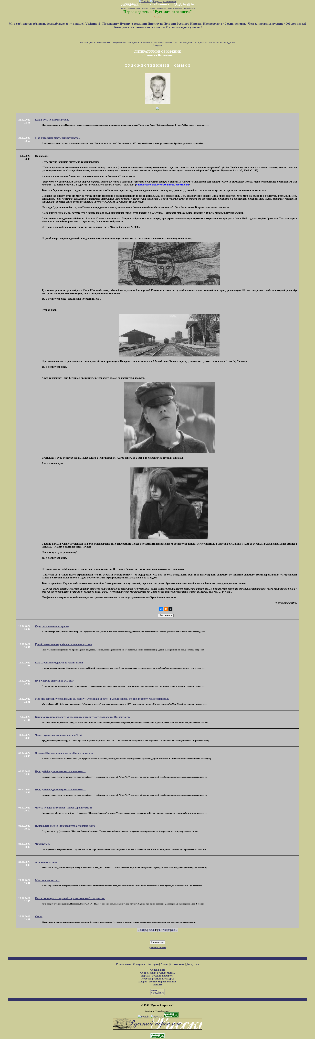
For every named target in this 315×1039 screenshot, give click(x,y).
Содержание (131, 8)
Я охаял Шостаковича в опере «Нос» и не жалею (64, 753)
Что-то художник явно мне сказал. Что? (58, 735)
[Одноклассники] (166, 609)
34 (152, 930)
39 (169, 930)
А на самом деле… (46, 862)
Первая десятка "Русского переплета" (157, 12)
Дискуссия (157, 45)
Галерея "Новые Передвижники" (157, 981)
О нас (138, 8)
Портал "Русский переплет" (157, 975)
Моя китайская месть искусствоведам (57, 137)
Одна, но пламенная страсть (52, 626)
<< (139, 930)
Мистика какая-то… (47, 880)
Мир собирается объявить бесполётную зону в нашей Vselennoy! (55, 23)
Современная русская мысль (157, 972)
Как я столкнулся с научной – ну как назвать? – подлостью (70, 898)
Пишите (157, 984)
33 (149, 930)
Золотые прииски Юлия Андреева (95, 42)
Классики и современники (185, 42)
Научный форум (189, 8)
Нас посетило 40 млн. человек (224, 23)
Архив (164, 964)
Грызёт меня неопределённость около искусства (63, 644)
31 (142, 930)
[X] (170, 609)
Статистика (177, 964)
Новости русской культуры (157, 978)
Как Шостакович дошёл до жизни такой (59, 662)
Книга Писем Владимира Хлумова (156, 42)
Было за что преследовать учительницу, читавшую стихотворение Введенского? (82, 717)
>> (175, 930)
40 (172, 930)
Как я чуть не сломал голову (52, 119)
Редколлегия (123, 964)
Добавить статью (157, 947)
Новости (152, 8)
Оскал (38, 916)
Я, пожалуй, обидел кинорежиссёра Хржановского (65, 825)
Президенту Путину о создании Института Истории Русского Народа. (152, 23)
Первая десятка (161, 8)
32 (146, 930)
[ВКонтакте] (161, 609)
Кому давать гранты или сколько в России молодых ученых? (158, 27)
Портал (123, 8)
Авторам (144, 8)
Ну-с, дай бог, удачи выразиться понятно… (60, 771)
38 (165, 930)
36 (159, 930)
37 (162, 930)
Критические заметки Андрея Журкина (216, 42)
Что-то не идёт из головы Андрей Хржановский (63, 807)
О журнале (139, 964)
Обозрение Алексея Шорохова (126, 42)
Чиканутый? (42, 844)
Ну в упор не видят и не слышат (54, 680)
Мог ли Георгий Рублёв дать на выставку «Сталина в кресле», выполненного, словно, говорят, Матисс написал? (102, 698)
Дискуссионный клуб (175, 8)
